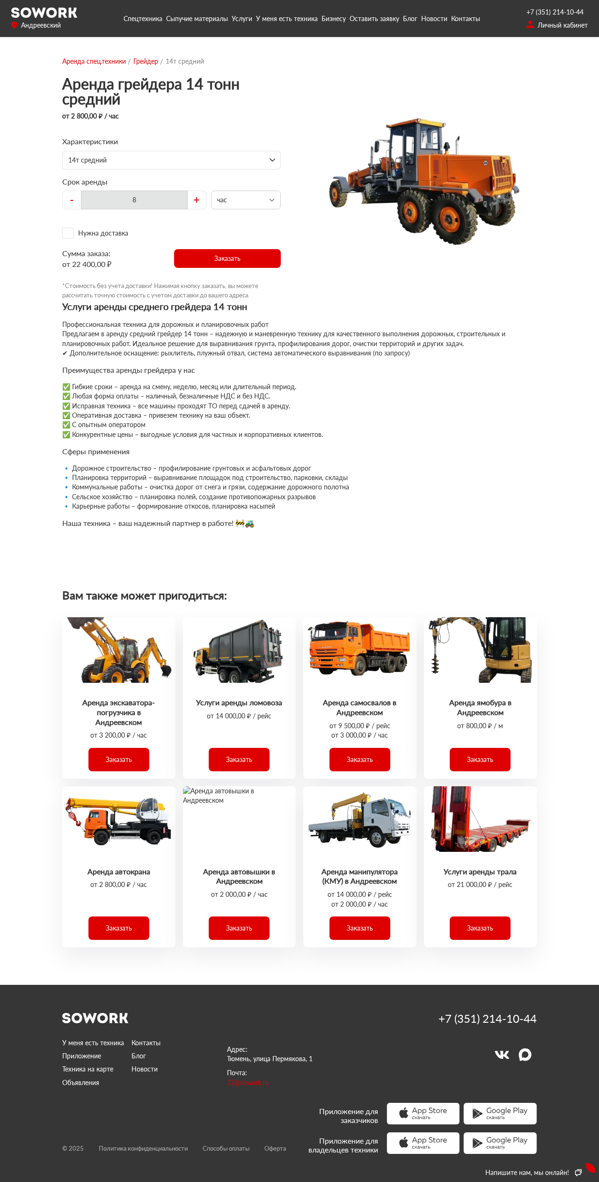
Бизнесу (333, 18)
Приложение (81, 1056)
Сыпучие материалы (197, 18)
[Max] (525, 1054)
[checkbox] (171, 233)
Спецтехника (143, 18)
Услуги (242, 18)
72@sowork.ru (248, 1082)
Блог (410, 18)
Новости (434, 18)
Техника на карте (87, 1069)
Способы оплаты (226, 1148)
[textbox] (134, 200)
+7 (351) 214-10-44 (555, 12)
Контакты (465, 18)
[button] (227, 258)
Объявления (80, 1082)
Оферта (275, 1148)
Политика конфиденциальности (143, 1148)
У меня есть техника (287, 18)
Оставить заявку (374, 18)
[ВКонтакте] (501, 1054)
